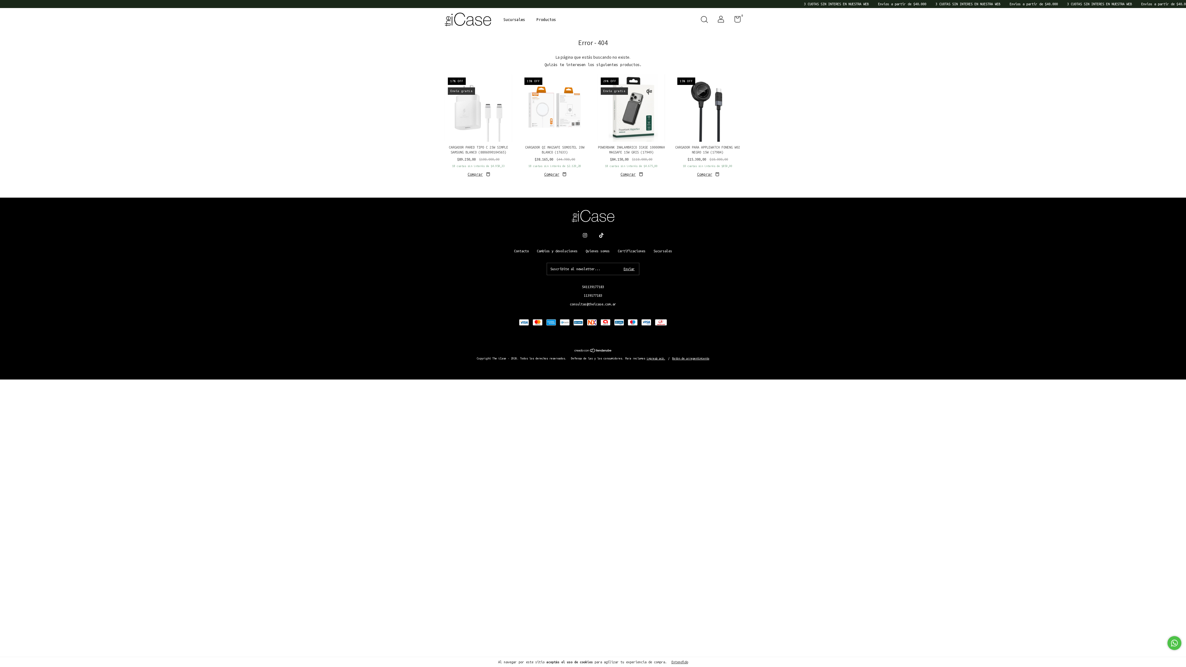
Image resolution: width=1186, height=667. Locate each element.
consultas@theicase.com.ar (593, 304)
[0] (735, 21)
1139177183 (593, 295)
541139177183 (593, 287)
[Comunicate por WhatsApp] (1174, 643)
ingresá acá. (656, 358)
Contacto (521, 251)
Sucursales (514, 19)
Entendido (679, 662)
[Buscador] (704, 20)
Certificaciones (632, 251)
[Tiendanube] (593, 351)
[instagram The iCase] (584, 235)
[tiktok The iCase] (601, 235)
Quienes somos (598, 251)
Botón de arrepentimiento (690, 358)
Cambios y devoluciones (557, 251)
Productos (546, 19)
